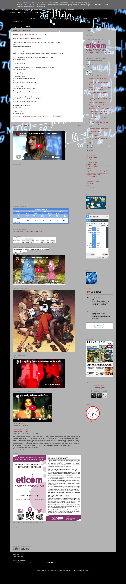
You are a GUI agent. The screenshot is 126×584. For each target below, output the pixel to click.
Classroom (89, 33)
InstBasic (67, 18)
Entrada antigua (75, 125)
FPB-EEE (33, 18)
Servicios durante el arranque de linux (100, 128)
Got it (107, 5)
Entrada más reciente (21, 125)
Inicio (49, 125)
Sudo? (22, 52)
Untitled (15, 563)
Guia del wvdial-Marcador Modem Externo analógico (98, 123)
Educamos (89, 35)
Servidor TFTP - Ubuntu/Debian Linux (100, 87)
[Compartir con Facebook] (58, 116)
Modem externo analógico (96, 120)
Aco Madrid (89, 168)
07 (88, 67)
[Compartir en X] (56, 116)
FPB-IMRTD (44, 18)
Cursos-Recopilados (91, 162)
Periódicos (104, 378)
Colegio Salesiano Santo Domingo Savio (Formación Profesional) (97, 173)
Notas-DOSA (89, 183)
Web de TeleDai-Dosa (92, 166)
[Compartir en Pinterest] (60, 116)
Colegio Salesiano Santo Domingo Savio (97, 171)
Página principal (18, 27)
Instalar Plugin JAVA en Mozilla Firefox (100, 111)
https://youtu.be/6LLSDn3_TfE (22, 425)
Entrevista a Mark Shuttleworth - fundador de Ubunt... (98, 139)
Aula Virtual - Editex (91, 157)
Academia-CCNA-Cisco (92, 177)
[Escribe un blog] (54, 116)
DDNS (87, 185)
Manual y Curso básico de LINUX (98, 82)
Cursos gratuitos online (92, 181)
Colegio (88, 30)
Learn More (98, 5)
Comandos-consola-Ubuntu (97, 85)
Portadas (97, 378)
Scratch (105, 18)
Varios (90, 126)
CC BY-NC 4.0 (45, 563)
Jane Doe (27, 563)
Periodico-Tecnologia (92, 164)
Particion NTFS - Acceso (96, 136)
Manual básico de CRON (96, 89)
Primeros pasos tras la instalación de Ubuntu (29, 34)
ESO (15, 18)
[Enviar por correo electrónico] (53, 116)
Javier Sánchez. (25, 433)
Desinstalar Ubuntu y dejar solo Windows (101, 108)
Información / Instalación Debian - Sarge (100, 96)
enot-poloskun (67, 570)
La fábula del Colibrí (20, 431)
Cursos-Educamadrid (92, 160)
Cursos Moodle (90, 188)
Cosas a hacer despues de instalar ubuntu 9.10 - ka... (99, 105)
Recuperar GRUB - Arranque (97, 102)
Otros (85, 18)
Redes (95, 18)
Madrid (93, 421)
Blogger (86, 570)
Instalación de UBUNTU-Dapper (98, 117)
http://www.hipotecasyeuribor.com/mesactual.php (27, 231)
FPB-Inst (56, 18)
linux (76, 18)
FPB (23, 18)
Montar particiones (94, 131)
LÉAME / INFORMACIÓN (96, 76)
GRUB (90, 133)
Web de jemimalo (91, 179)
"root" (33, 42)
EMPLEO (29, 27)
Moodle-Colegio (90, 190)
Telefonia (15, 21)
